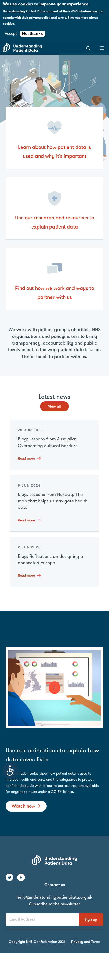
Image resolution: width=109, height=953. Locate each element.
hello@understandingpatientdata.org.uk (54, 897)
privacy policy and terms (47, 17)
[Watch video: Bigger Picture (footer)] (54, 687)
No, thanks (32, 33)
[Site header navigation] (102, 48)
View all (54, 406)
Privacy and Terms (85, 941)
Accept (11, 33)
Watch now (23, 806)
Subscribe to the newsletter (54, 904)
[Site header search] (88, 48)
